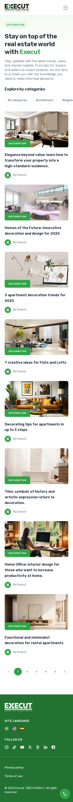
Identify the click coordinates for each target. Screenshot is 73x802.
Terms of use (14, 776)
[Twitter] (30, 747)
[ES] (22, 728)
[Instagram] (7, 747)
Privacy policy (14, 767)
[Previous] (8, 672)
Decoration (17, 143)
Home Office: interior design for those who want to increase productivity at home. (32, 570)
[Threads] (38, 747)
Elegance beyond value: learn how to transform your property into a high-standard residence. (36, 160)
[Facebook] (53, 747)
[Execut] (17, 7)
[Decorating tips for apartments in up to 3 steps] (36, 399)
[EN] (14, 728)
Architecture (44, 100)
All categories (17, 100)
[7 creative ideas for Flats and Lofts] (36, 337)
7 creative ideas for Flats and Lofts (35, 362)
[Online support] (65, 794)
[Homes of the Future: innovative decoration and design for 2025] (36, 202)
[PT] (7, 728)
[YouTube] (22, 747)
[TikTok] (14, 747)
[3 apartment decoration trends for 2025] (36, 270)
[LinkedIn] (45, 747)
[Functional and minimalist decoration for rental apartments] (36, 612)
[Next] (64, 672)
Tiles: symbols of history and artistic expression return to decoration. (30, 497)
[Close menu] (65, 8)
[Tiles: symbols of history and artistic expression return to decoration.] (36, 466)
